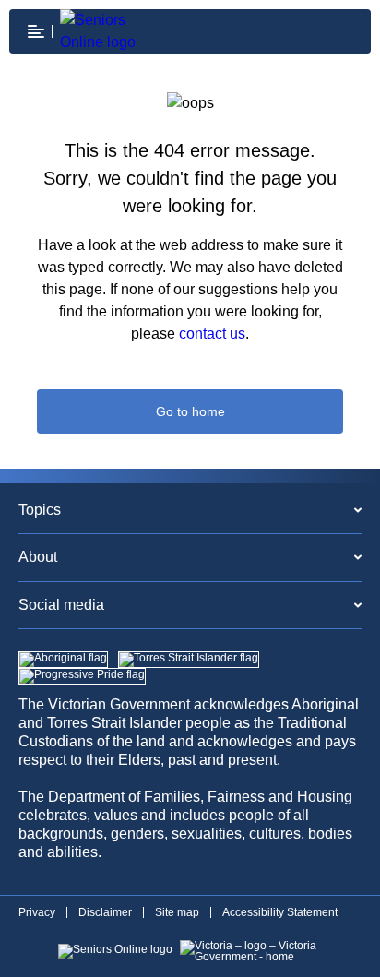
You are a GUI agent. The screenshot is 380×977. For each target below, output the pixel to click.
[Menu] (36, 31)
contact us (212, 333)
